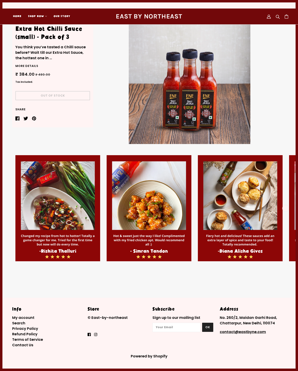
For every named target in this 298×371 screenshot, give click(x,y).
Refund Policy (25, 334)
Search (18, 323)
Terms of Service (27, 339)
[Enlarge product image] (189, 83)
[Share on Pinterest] (34, 118)
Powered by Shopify (149, 356)
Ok (207, 327)
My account (23, 317)
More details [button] (26, 66)
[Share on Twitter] (26, 118)
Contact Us (22, 344)
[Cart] (286, 16)
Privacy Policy (25, 328)
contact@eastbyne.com (243, 331)
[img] (89, 334)
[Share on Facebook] (18, 118)
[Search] (277, 16)
